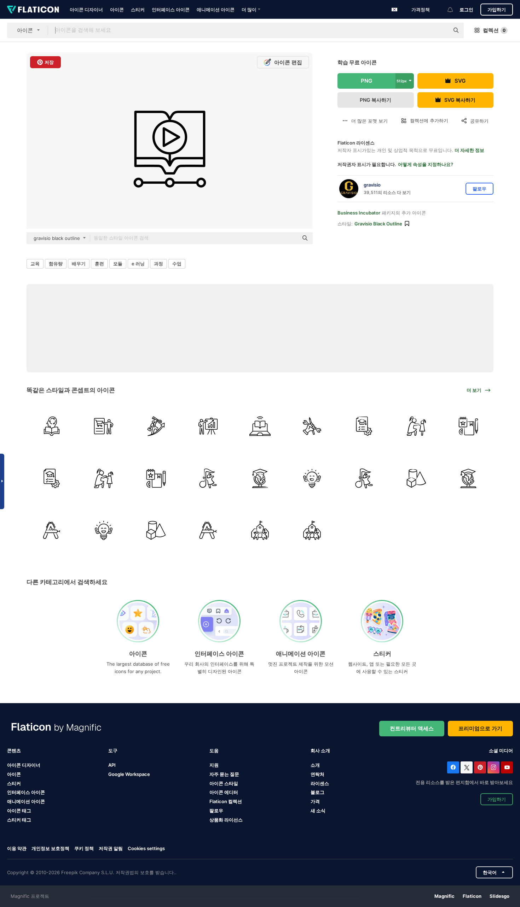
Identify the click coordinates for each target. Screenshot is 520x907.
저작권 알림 (111, 848)
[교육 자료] (468, 426)
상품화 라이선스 (226, 820)
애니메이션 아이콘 (216, 9)
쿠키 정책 (84, 848)
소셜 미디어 (501, 750)
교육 (35, 263)
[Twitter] (467, 767)
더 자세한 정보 (469, 150)
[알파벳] (51, 530)
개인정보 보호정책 (50, 848)
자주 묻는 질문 (224, 774)
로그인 (466, 9)
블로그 (317, 792)
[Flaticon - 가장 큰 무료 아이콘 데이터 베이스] (33, 9)
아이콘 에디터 (223, 792)
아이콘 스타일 (223, 783)
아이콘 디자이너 (86, 9)
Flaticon (472, 896)
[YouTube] (507, 767)
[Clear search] (440, 30)
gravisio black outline (378, 223)
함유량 (56, 263)
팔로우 (216, 810)
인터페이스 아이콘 (171, 9)
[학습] (312, 478)
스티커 (138, 9)
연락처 (317, 774)
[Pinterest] (480, 767)
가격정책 (420, 9)
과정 (158, 263)
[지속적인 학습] (51, 426)
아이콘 (117, 9)
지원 (214, 765)
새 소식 (318, 810)
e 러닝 (138, 263)
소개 (315, 765)
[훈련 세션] (208, 426)
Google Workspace (129, 774)
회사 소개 (320, 750)
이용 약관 (17, 848)
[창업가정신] (155, 426)
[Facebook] (453, 767)
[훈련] (103, 426)
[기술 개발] (312, 426)
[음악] (208, 478)
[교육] (260, 478)
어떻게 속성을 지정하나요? (425, 164)
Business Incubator (358, 213)
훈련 (99, 263)
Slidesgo (499, 896)
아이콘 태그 (19, 810)
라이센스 (320, 783)
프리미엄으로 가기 (480, 728)
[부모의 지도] (416, 426)
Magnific (444, 896)
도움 (214, 750)
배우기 (79, 263)
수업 (176, 263)
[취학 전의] (260, 530)
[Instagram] (493, 767)
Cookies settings (146, 848)
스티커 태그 (19, 820)
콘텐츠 (14, 750)
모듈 (117, 263)
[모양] (416, 478)
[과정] (364, 426)
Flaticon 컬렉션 (225, 801)
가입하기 (496, 9)
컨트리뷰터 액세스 (412, 728)
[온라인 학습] (260, 426)
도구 (112, 750)
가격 (315, 801)
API (112, 765)
